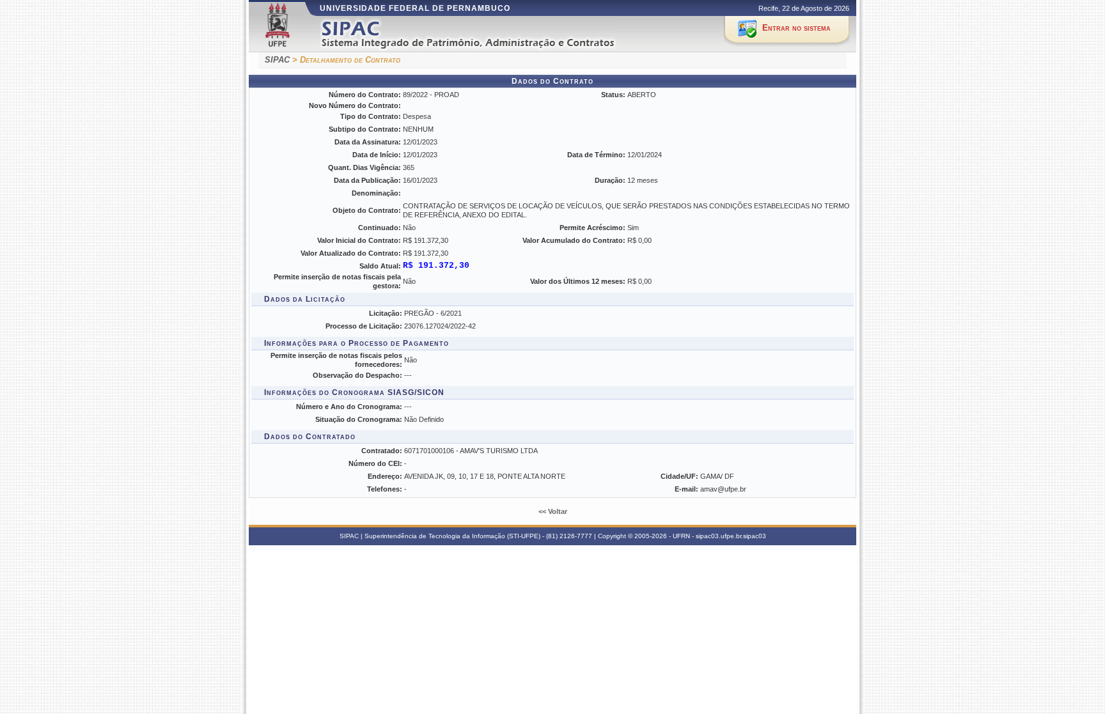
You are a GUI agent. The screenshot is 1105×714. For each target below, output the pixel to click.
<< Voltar (552, 511)
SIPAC (277, 60)
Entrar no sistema (796, 28)
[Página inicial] (484, 34)
